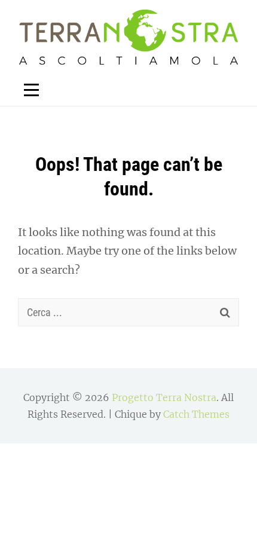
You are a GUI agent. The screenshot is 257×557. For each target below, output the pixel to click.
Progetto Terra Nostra (164, 397)
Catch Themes (196, 414)
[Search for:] (128, 312)
